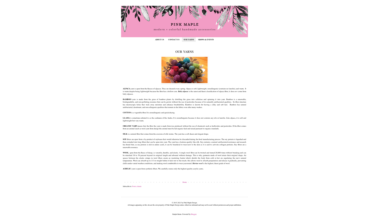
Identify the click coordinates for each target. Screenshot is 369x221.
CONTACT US (173, 39)
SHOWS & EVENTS (206, 39)
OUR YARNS (189, 39)
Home (184, 182)
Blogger (193, 214)
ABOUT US (159, 39)
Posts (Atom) (136, 186)
